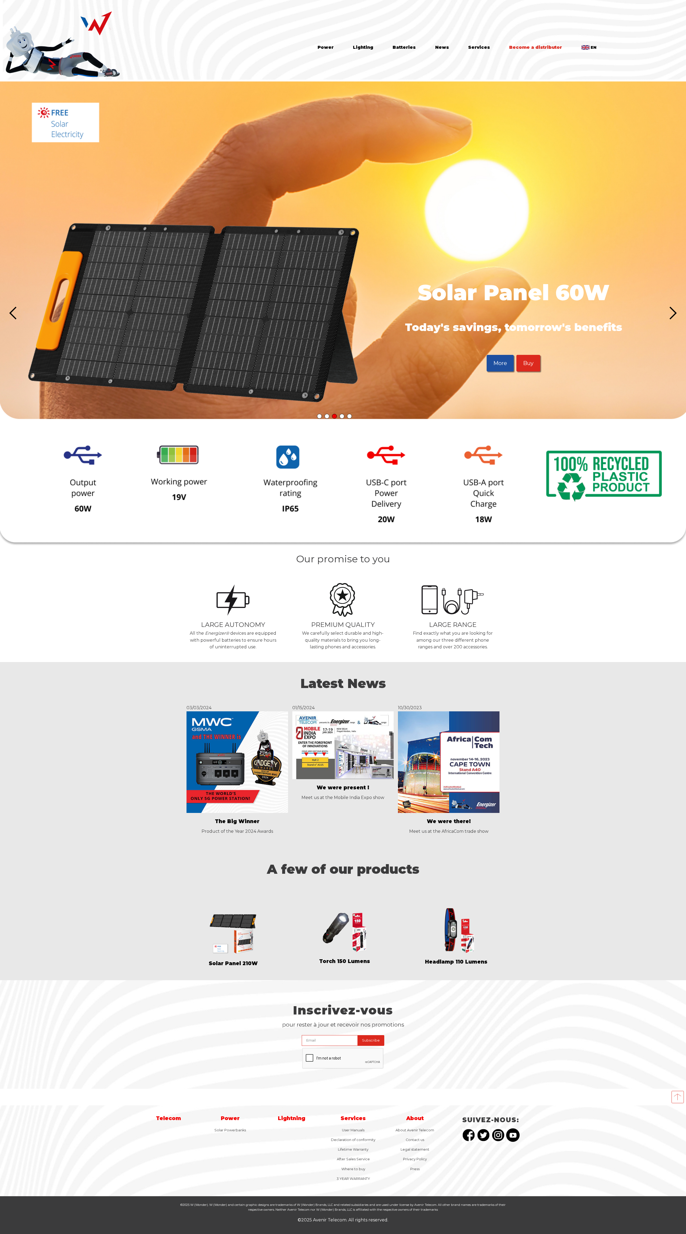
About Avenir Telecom (415, 1128)
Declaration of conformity (353, 1138)
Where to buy (353, 1167)
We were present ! (343, 786)
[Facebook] (468, 1134)
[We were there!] (448, 809)
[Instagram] (498, 1134)
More (513, 362)
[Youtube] (513, 1134)
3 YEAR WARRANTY (353, 1177)
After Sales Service (353, 1157)
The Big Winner (237, 819)
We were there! (449, 819)
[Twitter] (483, 1134)
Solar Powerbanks (230, 1128)
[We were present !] (343, 775)
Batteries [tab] (404, 47)
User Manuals (353, 1128)
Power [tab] (326, 47)
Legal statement (415, 1148)
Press (415, 1167)
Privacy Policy (415, 1157)
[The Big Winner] (237, 809)
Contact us (415, 1138)
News (442, 47)
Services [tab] (479, 47)
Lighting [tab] (363, 47)
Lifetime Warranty (353, 1148)
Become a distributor (535, 47)
